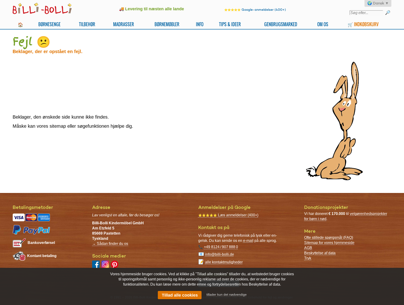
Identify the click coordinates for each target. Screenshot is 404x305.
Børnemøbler (167, 24)
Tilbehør (87, 24)
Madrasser (123, 24)
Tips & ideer (230, 24)
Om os (322, 24)
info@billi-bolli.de (219, 254)
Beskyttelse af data (319, 253)
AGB (308, 248)
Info (199, 24)
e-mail (248, 241)
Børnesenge (49, 24)
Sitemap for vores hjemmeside (329, 243)
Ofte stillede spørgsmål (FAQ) (328, 238)
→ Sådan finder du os (110, 244)
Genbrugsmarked (280, 24)
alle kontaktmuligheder (224, 262)
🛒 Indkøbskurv (363, 24)
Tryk (307, 258)
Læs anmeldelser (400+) (228, 215)
